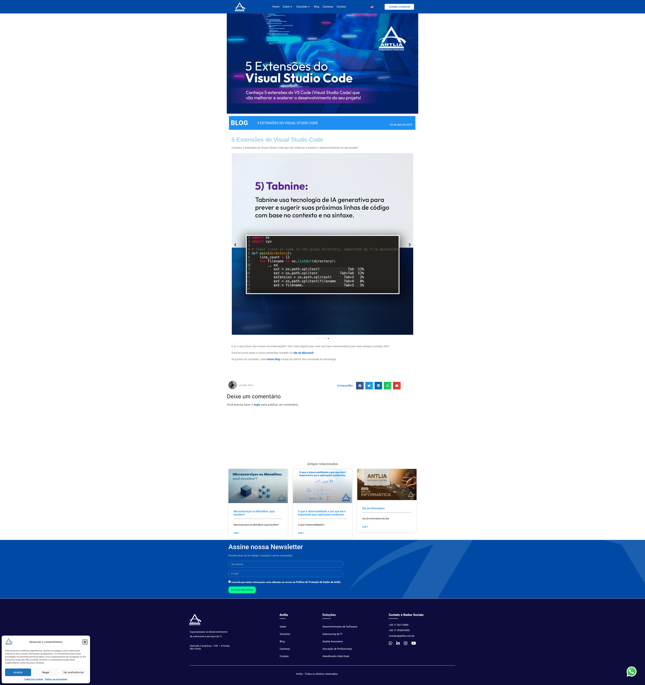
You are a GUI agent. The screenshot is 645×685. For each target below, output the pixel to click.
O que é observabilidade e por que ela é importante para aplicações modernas (322, 513)
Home (275, 6)
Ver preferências (73, 672)
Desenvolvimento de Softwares (339, 626)
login (257, 404)
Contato (341, 6)
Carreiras (328, 6)
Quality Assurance (332, 641)
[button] (85, 642)
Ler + (236, 533)
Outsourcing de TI (332, 634)
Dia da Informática (373, 508)
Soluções (301, 6)
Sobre (283, 626)
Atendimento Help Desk (335, 656)
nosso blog (273, 359)
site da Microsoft (303, 352)
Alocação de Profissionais (337, 648)
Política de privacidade (56, 679)
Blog (316, 6)
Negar (46, 672)
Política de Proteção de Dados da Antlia (318, 582)
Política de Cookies (34, 679)
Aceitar (18, 672)
